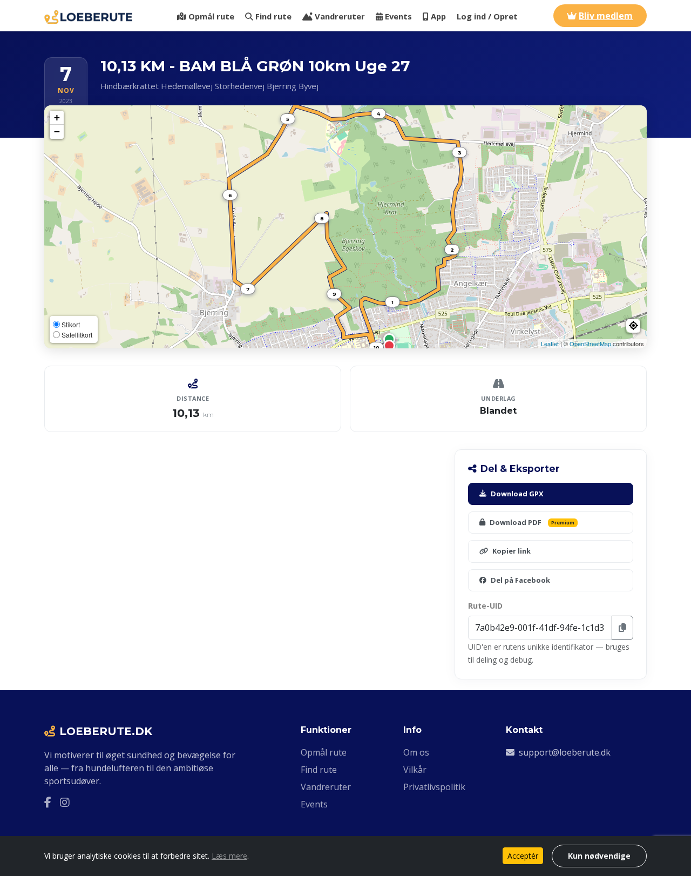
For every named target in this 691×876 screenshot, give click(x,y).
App (438, 16)
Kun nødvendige (599, 856)
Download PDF (532, 522)
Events (398, 16)
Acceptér (522, 856)
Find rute (273, 16)
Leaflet (550, 343)
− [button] (57, 131)
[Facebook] (47, 802)
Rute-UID (485, 606)
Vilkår (414, 770)
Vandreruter (340, 16)
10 (377, 348)
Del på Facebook (520, 580)
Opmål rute (211, 16)
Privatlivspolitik (434, 787)
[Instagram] (65, 802)
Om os (416, 752)
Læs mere (229, 856)
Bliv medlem (606, 16)
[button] (633, 326)
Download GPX (517, 493)
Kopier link (511, 551)
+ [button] (57, 117)
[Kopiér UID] (622, 628)
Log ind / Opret (487, 16)
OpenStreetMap (590, 343)
